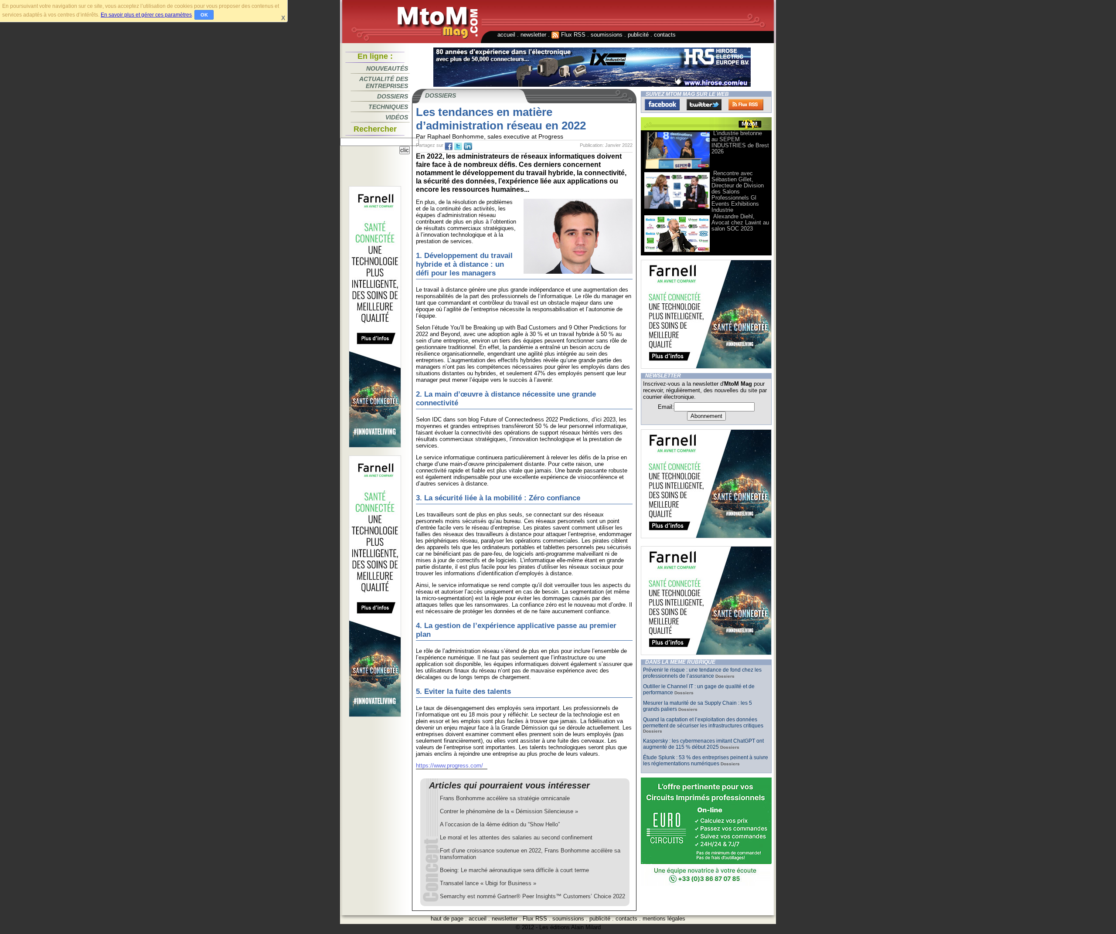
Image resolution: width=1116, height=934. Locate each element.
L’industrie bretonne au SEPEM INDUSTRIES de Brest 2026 (740, 142)
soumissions (607, 34)
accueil (506, 34)
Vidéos (396, 117)
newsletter (533, 34)
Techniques (388, 106)
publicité (638, 34)
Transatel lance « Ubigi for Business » (488, 883)
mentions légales (664, 918)
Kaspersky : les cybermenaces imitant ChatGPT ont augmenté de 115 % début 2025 (703, 744)
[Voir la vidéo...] (677, 168)
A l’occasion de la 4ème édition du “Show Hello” (500, 824)
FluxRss (745, 104)
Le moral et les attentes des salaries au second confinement (516, 837)
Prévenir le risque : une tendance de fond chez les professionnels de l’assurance (702, 673)
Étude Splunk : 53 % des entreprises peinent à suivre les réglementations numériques (705, 760)
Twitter (704, 104)
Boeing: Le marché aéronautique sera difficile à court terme (514, 870)
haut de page (447, 918)
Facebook (662, 104)
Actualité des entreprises (383, 82)
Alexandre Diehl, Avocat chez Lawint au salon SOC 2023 (740, 222)
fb (448, 146)
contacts (665, 34)
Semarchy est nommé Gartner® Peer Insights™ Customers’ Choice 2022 (532, 896)
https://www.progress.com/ (449, 765)
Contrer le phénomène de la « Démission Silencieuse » (509, 811)
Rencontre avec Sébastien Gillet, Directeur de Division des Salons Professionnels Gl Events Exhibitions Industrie (737, 191)
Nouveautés (387, 68)
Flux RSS (572, 34)
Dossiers (392, 96)
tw (458, 146)
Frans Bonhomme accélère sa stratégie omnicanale (505, 798)
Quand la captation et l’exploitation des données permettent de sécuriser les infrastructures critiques (703, 723)
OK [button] (204, 14)
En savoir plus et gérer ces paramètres (146, 15)
